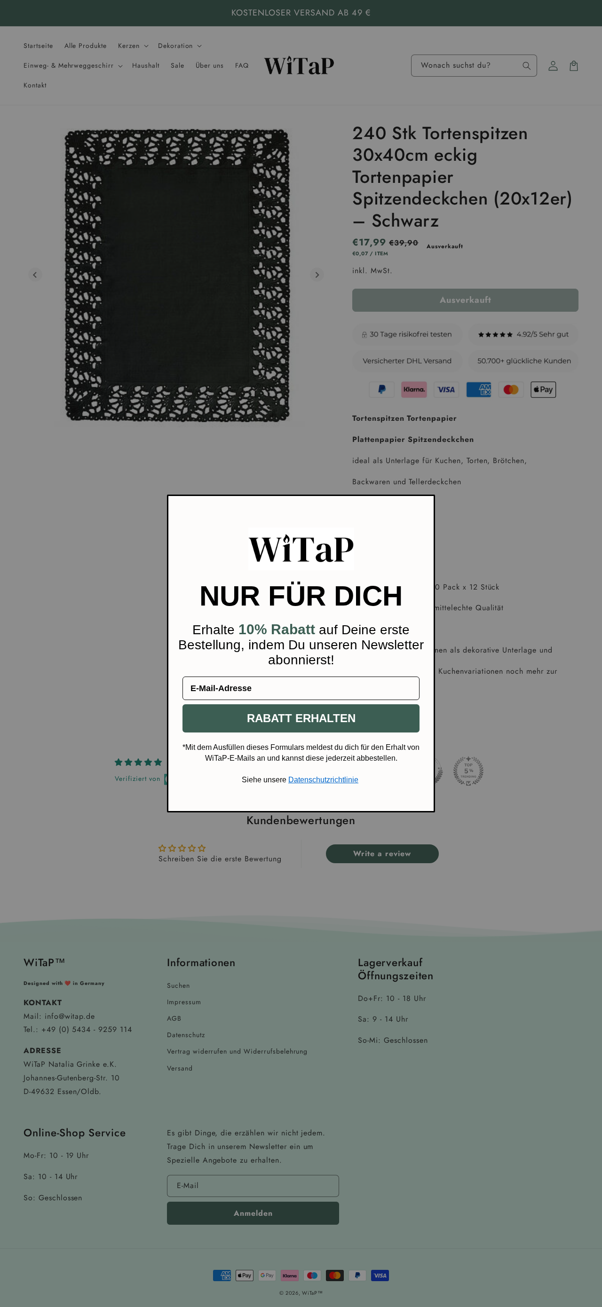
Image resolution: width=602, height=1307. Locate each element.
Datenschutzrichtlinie (323, 780)
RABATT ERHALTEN (301, 718)
